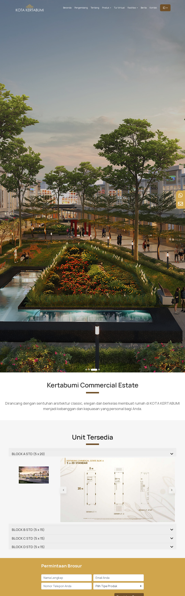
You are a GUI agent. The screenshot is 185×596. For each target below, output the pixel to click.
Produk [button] (105, 7)
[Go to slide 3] (94, 370)
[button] (69, 490)
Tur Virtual (119, 7)
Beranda (67, 7)
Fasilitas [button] (132, 7)
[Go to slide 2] (89, 369)
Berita (144, 7)
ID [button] (164, 8)
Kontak (153, 7)
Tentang (95, 7)
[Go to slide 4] (99, 369)
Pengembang (81, 7)
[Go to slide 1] (86, 369)
